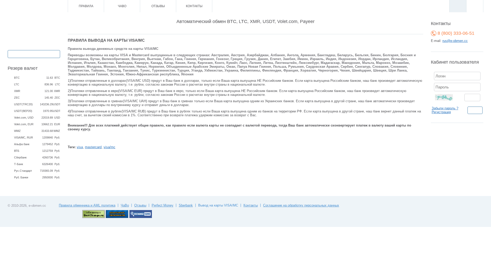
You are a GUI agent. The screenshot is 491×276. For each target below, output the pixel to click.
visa (80, 147)
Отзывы (158, 6)
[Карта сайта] (42, 6)
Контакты (194, 6)
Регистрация (441, 112)
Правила (86, 6)
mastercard (93, 147)
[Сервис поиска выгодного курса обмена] (140, 217)
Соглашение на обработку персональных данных (301, 205)
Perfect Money (162, 205)
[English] (474, 6)
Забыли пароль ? (445, 108)
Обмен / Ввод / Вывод (34, 53)
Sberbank (186, 205)
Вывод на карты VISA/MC (218, 205)
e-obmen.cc (37, 206)
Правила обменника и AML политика (87, 205)
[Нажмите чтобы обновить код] (447, 97)
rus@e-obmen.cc (455, 41)
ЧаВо (122, 6)
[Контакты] (35, 6)
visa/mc (109, 147)
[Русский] (457, 6)
